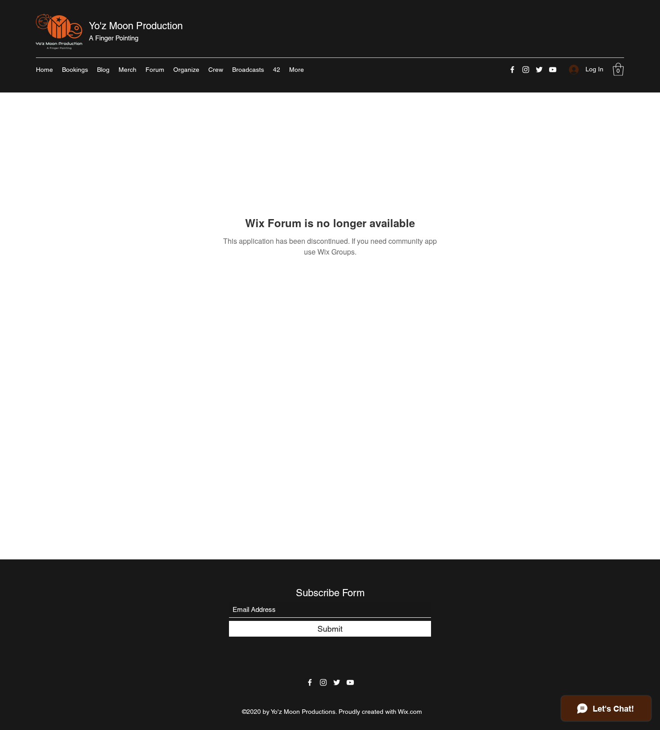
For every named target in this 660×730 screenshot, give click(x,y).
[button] (618, 69)
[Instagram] (525, 69)
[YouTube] (552, 69)
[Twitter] (539, 69)
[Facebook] (512, 69)
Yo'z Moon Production (136, 25)
